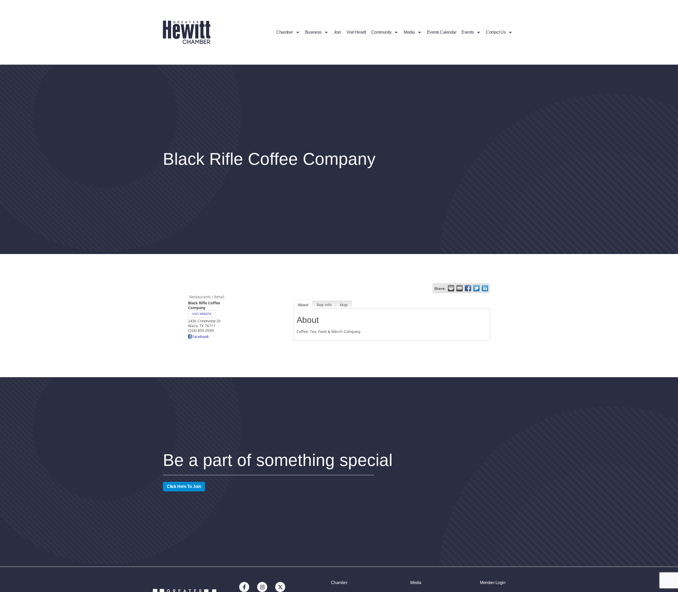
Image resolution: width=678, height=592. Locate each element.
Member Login (492, 582)
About (303, 304)
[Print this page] (451, 288)
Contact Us (496, 32)
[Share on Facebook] (468, 288)
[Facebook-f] (244, 587)
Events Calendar (442, 32)
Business (313, 32)
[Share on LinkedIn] (485, 288)
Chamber (284, 32)
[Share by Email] (459, 288)
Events (468, 32)
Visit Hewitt (356, 32)
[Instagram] (262, 587)
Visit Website (201, 314)
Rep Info (324, 304)
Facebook (200, 336)
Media (409, 32)
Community (381, 32)
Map (344, 304)
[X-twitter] (280, 587)
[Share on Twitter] (476, 288)
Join (337, 32)
